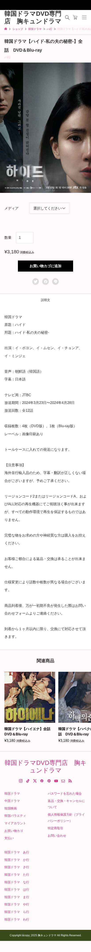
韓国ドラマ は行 (16, 889)
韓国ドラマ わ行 (16, 919)
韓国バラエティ (15, 815)
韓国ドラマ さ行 (16, 867)
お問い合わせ (57, 835)
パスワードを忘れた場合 (65, 793)
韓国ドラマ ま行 (16, 897)
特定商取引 (55, 828)
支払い (9, 838)
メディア (11, 208)
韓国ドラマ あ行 (16, 852)
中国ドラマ (12, 801)
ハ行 (7, 57)
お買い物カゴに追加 (45, 266)
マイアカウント (15, 823)
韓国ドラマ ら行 (16, 912)
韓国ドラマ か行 (16, 860)
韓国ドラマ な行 (16, 882)
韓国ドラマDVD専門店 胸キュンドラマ (32, 17)
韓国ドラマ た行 (16, 874)
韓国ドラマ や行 (16, 904)
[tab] (45, 300)
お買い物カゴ (13, 831)
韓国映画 (10, 808)
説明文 (45, 300)
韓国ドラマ (12, 793)
